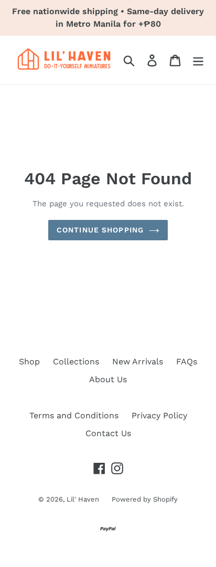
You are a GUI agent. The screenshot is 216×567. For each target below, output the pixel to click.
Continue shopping (100, 230)
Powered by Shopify (145, 499)
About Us (108, 379)
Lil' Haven (84, 499)
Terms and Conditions (73, 415)
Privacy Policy (159, 415)
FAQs (186, 361)
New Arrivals (137, 361)
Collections (76, 361)
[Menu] (198, 60)
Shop (29, 361)
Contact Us (108, 433)
